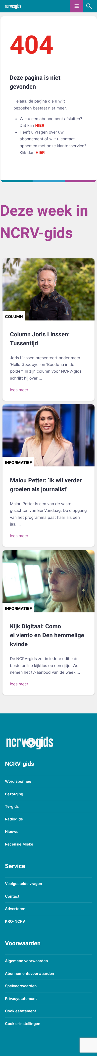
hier (39, 125)
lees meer (19, 389)
